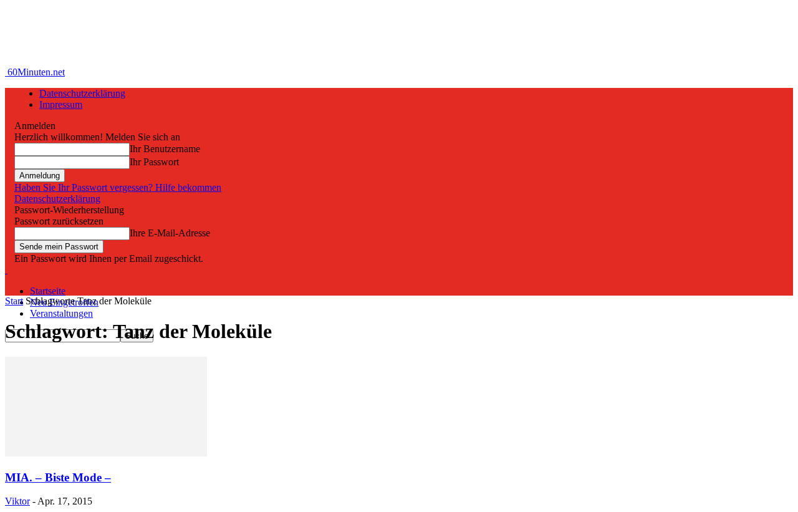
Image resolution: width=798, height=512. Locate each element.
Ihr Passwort (154, 162)
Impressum (60, 104)
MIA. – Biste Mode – (58, 477)
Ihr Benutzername (165, 148)
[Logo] (6, 269)
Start (14, 301)
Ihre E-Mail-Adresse (170, 233)
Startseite (47, 291)
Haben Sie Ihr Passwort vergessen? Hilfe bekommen (117, 187)
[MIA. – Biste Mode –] (106, 453)
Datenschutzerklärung (82, 93)
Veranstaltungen (61, 313)
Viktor (17, 501)
